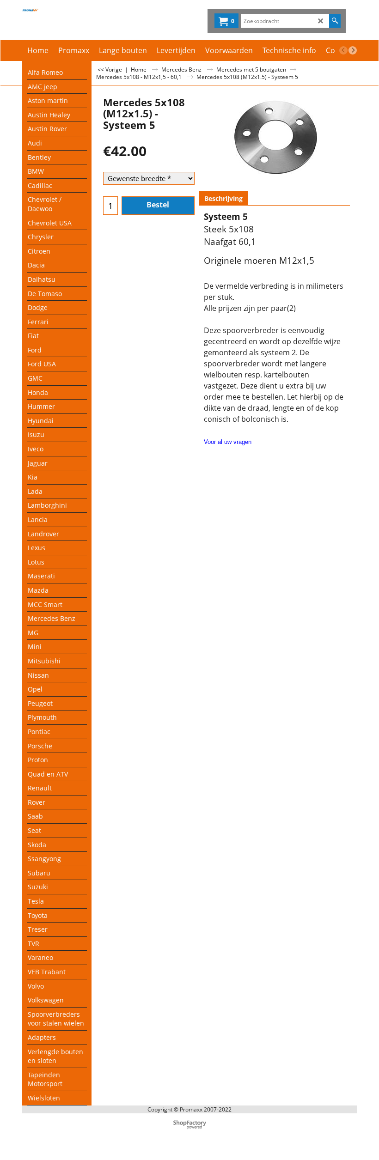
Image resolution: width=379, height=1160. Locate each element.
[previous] (343, 50)
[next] (352, 50)
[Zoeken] (335, 21)
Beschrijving (223, 198)
